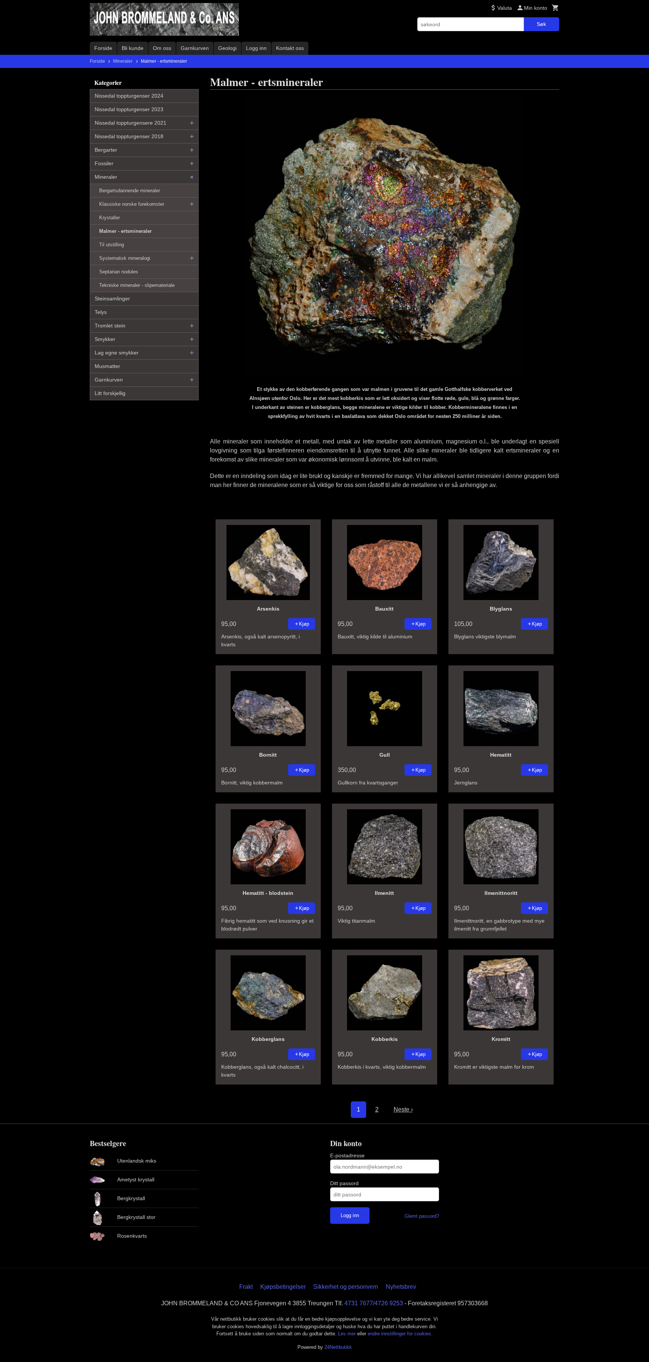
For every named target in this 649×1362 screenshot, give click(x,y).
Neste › (403, 1109)
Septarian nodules (118, 272)
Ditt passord (344, 1183)
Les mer (347, 1333)
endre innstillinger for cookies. (400, 1333)
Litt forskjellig (110, 393)
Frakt (246, 1287)
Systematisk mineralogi (124, 258)
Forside (103, 48)
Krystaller (109, 217)
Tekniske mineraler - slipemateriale (137, 285)
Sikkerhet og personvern (345, 1287)
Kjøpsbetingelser (283, 1287)
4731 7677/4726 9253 (373, 1303)
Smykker (105, 339)
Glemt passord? (421, 1216)
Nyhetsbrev (401, 1287)
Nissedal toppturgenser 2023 (129, 109)
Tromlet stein (110, 326)
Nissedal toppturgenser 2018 (129, 136)
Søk (541, 24)
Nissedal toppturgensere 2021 (130, 123)
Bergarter (106, 150)
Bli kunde (132, 48)
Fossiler (104, 163)
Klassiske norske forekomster (131, 204)
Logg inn (256, 48)
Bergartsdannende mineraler (129, 190)
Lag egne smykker (117, 353)
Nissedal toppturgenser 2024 (129, 96)
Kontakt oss (290, 48)
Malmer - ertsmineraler (125, 231)
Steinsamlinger (112, 299)
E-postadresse (347, 1155)
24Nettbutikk (338, 1347)
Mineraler (106, 177)
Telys (101, 312)
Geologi (227, 48)
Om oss (162, 48)
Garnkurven (195, 48)
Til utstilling (111, 244)
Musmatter (107, 366)
